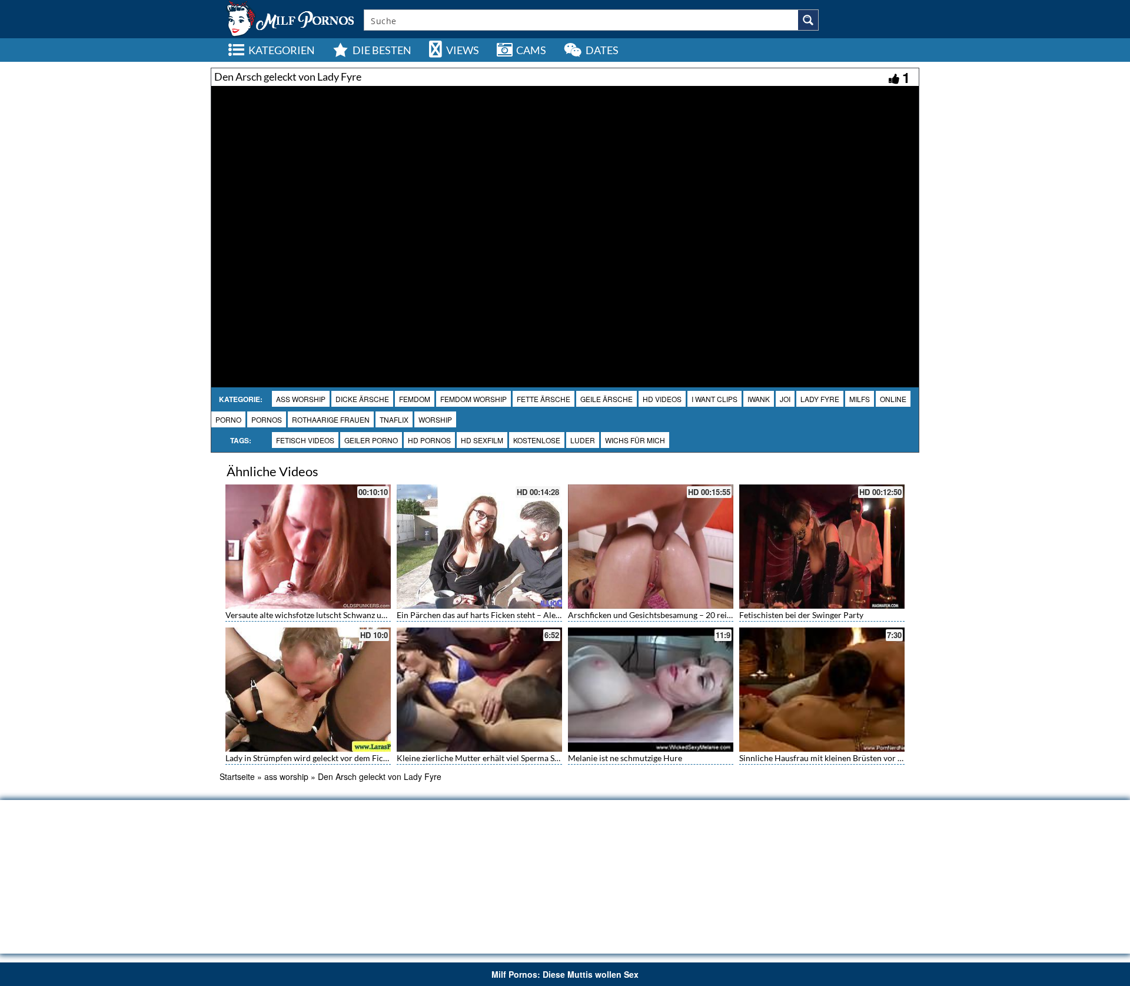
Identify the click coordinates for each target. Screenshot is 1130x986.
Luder (582, 440)
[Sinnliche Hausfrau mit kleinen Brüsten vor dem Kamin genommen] (822, 690)
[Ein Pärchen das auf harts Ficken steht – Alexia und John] (479, 546)
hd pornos (429, 440)
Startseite (237, 776)
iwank (758, 399)
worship (435, 419)
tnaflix (394, 419)
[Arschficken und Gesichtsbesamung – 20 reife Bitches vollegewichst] (650, 546)
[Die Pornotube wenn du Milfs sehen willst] (288, 18)
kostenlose (536, 440)
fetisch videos (305, 440)
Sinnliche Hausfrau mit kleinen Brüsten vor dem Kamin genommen (860, 758)
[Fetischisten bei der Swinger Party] (822, 546)
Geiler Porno (371, 440)
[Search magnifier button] (808, 20)
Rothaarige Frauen (331, 419)
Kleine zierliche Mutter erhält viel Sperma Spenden (489, 758)
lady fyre (819, 399)
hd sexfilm (482, 440)
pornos (266, 419)
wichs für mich (635, 440)
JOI (785, 399)
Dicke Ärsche (362, 399)
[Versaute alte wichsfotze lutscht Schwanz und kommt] (308, 546)
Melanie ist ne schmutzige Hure (625, 758)
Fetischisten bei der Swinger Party (801, 615)
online (893, 399)
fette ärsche (543, 399)
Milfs (859, 399)
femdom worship (473, 399)
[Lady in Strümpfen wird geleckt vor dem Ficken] (308, 690)
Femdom (414, 399)
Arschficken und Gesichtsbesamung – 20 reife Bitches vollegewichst (691, 615)
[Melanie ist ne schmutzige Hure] (650, 690)
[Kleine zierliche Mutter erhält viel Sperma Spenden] (479, 690)
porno (228, 419)
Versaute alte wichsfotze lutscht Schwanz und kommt (321, 615)
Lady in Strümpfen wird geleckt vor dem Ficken (310, 758)
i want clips (714, 399)
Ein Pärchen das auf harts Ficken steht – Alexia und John (499, 615)
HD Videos (662, 399)
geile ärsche (606, 399)
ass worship (300, 399)
